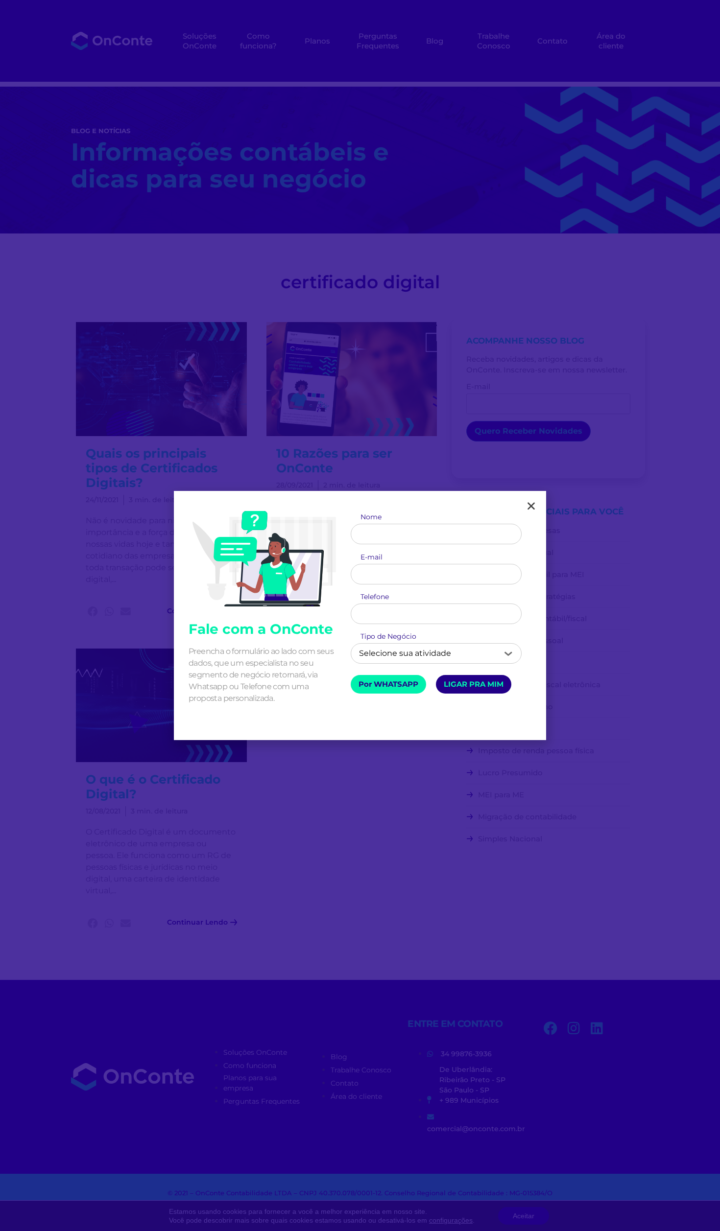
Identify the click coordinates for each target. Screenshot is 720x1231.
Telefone (374, 598)
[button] (531, 506)
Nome (371, 518)
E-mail (371, 558)
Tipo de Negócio (388, 638)
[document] (360, 615)
